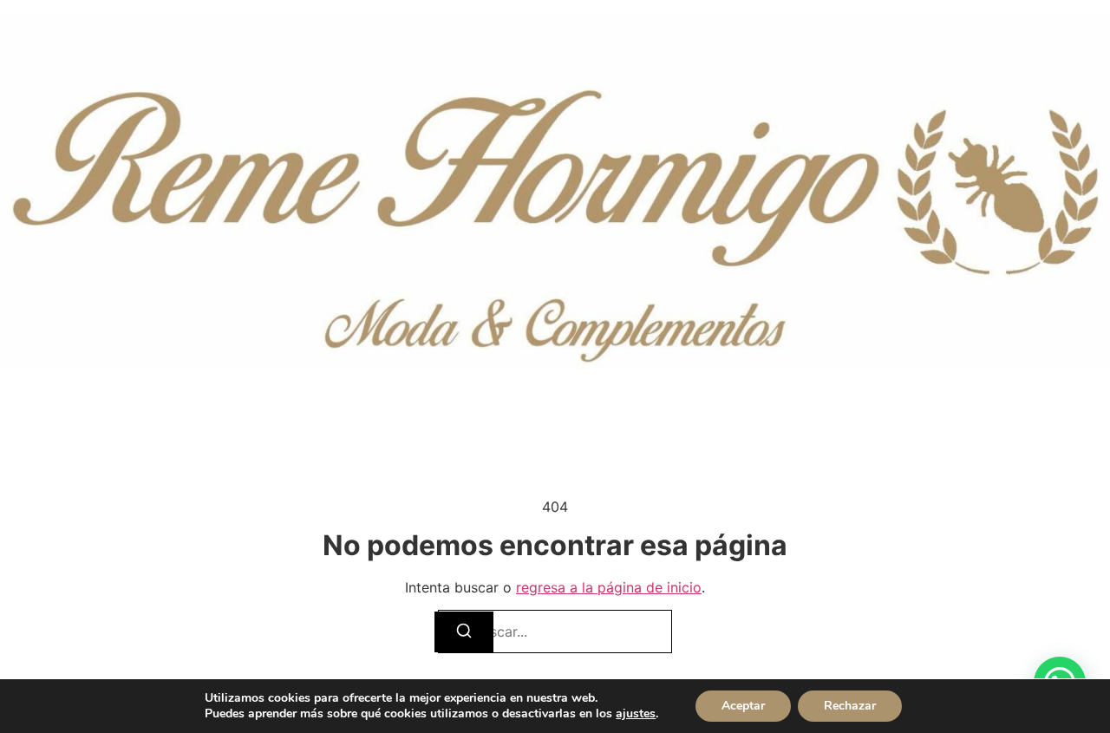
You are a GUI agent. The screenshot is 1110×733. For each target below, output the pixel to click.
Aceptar (743, 705)
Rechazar (850, 705)
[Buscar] (463, 632)
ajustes (636, 714)
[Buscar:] (555, 631)
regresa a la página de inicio (609, 587)
